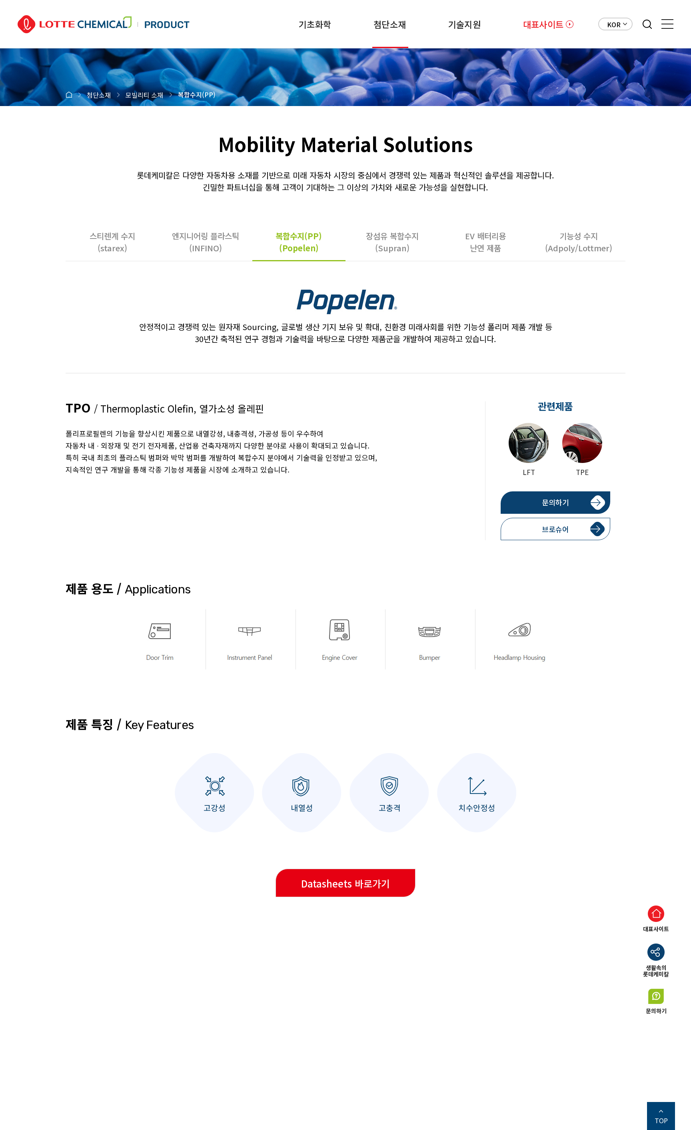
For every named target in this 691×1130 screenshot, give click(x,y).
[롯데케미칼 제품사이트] (104, 24)
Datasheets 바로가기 (345, 883)
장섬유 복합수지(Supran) (392, 242)
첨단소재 (389, 24)
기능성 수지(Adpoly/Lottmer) (578, 242)
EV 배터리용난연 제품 (485, 242)
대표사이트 (543, 24)
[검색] (647, 24)
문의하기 (555, 502)
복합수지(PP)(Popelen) (299, 242)
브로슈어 (555, 529)
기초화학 (315, 24)
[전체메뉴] (667, 24)
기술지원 (464, 24)
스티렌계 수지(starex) (112, 242)
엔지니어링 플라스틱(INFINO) (205, 242)
